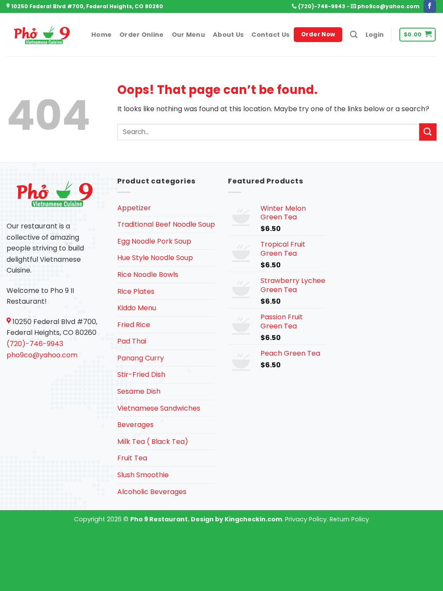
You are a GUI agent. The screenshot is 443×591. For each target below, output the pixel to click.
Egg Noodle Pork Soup (154, 241)
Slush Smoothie (143, 475)
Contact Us (270, 34)
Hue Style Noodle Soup (155, 258)
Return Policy (349, 519)
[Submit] (428, 131)
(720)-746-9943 (321, 6)
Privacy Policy (306, 519)
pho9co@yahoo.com (388, 6)
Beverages (135, 425)
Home (101, 34)
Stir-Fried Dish (141, 374)
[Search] (353, 35)
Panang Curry (140, 358)
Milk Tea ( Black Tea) (152, 441)
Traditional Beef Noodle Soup (166, 224)
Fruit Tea (132, 458)
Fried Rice (133, 325)
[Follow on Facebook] (430, 6)
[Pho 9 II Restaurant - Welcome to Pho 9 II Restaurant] (42, 35)
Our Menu (188, 34)
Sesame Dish (139, 391)
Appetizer (134, 208)
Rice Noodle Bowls (147, 274)
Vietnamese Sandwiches (158, 408)
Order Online (141, 34)
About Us (228, 34)
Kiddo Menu (136, 308)
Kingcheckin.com (253, 519)
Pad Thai (131, 341)
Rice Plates (135, 291)
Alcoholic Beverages (151, 492)
